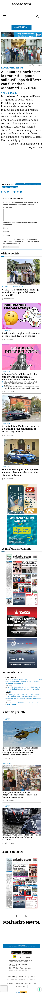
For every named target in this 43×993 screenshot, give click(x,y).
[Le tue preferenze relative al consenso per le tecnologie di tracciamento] (39, 989)
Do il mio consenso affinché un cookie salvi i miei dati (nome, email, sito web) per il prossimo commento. (21, 241)
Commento (8, 208)
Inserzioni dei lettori (24, 983)
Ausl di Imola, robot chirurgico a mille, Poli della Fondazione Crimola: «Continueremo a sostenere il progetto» (24, 681)
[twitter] (4, 93)
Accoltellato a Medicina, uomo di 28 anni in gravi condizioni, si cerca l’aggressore (20, 429)
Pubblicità (10, 983)
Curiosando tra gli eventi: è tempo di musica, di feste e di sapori (21, 334)
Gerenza (33, 980)
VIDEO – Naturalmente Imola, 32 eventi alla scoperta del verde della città (20, 292)
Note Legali (23, 980)
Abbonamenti (23, 977)
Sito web (6, 236)
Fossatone (27, 184)
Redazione (12, 977)
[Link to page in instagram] (26, 916)
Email (6, 232)
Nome (6, 228)
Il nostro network (23, 957)
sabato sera (14, 187)
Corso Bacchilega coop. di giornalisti (21, 960)
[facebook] (1, 93)
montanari (36, 184)
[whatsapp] (11, 93)
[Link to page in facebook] (17, 916)
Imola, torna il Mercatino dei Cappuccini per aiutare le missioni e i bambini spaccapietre (20, 794)
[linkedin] (6, 93)
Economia (18, 184)
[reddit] (13, 93)
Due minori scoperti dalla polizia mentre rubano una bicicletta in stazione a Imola (20, 472)
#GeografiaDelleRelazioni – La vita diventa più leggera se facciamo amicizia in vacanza (19, 377)
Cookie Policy (12, 980)
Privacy (32, 977)
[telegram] (16, 93)
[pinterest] (9, 93)
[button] (34, 15)
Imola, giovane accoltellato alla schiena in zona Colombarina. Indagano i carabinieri (21, 837)
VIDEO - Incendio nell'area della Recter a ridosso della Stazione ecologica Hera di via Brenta (23, 689)
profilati (5, 187)
